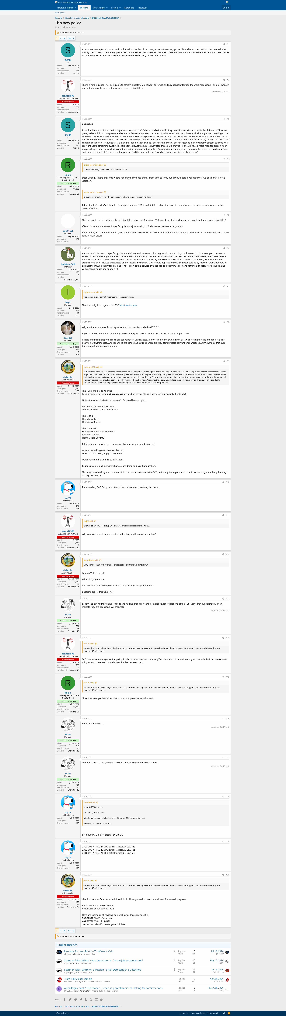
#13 (227, 598)
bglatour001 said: (91, 292)
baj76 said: (88, 521)
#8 (228, 322)
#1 (228, 44)
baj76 (68, 497)
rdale (68, 174)
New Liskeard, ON (71, 280)
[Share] (224, 44)
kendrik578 (68, 95)
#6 (228, 248)
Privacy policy (213, 1013)
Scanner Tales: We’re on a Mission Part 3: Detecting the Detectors (102, 969)
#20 (227, 875)
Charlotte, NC (73, 631)
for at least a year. (128, 305)
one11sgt (68, 230)
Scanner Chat (89, 954)
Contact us (184, 1013)
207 (77, 354)
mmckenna (68, 981)
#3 (228, 119)
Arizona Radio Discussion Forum (105, 991)
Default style (63, 1013)
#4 (228, 159)
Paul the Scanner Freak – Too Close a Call (88, 951)
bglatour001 (68, 264)
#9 (228, 361)
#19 (227, 841)
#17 (227, 757)
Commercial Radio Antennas (98, 981)
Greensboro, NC (72, 112)
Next (70, 38)
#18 (227, 796)
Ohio (77, 315)
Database (129, 7)
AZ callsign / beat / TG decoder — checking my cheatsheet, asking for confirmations (113, 988)
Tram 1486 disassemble (78, 979)
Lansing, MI (74, 194)
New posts (59, 12)
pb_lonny (68, 954)
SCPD (59, 27)
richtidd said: (89, 802)
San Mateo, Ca (73, 393)
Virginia (76, 73)
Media (114, 7)
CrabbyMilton (218, 972)
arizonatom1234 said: (93, 164)
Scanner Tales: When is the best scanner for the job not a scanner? (103, 960)
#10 (227, 482)
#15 (227, 677)
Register (142, 7)
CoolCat (67, 337)
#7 (228, 286)
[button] (76, 7)
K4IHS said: (89, 643)
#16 (227, 718)
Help (224, 1013)
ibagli (68, 302)
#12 (227, 554)
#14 (227, 637)
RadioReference (65, 7)
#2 (228, 80)
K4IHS (68, 614)
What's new (99, 7)
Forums (84, 7)
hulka (221, 990)
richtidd (68, 377)
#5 (228, 215)
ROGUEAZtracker (71, 991)
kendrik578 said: (91, 560)
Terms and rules (198, 1013)
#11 (227, 515)
